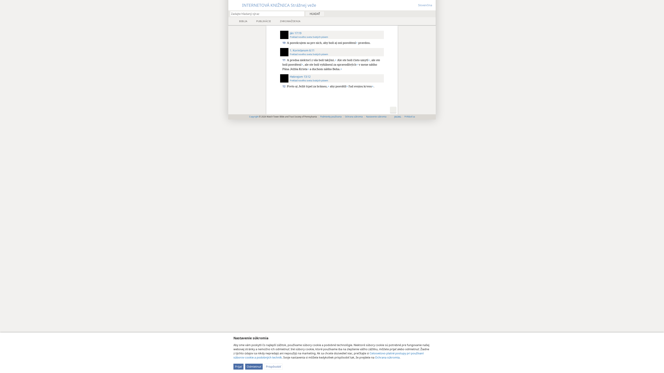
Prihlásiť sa (409, 116)
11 (284, 60)
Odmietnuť (254, 367)
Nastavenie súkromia (376, 116)
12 (284, 86)
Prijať (238, 367)
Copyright (254, 116)
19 (284, 43)
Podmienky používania (331, 116)
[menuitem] (432, 13)
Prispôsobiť (273, 367)
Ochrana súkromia (387, 357)
